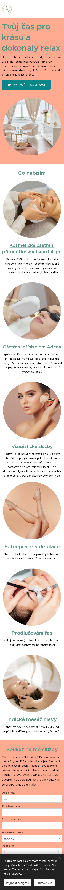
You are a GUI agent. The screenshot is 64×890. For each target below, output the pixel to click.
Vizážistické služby (32, 446)
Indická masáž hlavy (32, 719)
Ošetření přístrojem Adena (32, 347)
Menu (58, 8)
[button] (26, 85)
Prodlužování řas (32, 633)
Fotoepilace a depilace (32, 546)
